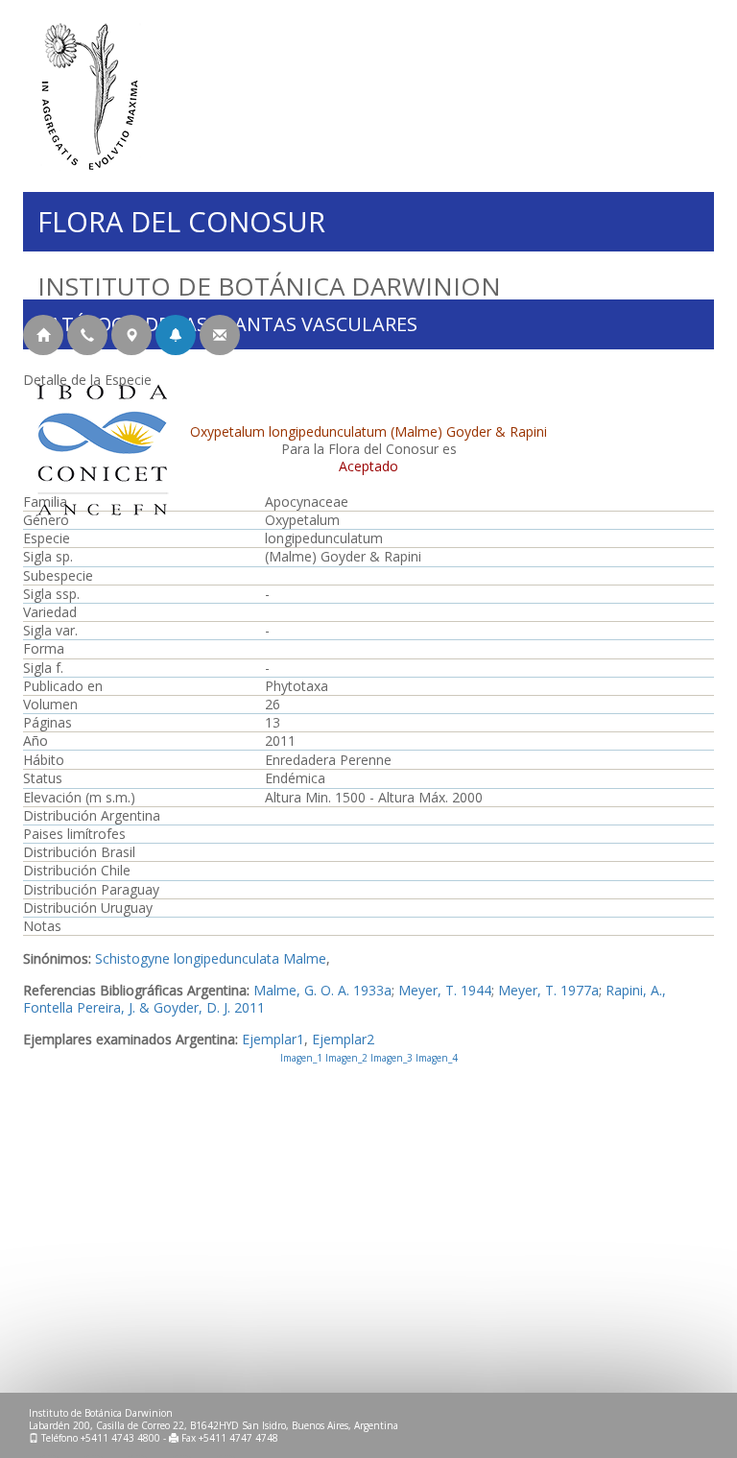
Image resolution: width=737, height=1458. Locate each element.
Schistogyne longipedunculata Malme (210, 958)
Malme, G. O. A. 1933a (322, 990)
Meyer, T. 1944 (444, 990)
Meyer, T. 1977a (548, 990)
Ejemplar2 (343, 1039)
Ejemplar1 (273, 1039)
